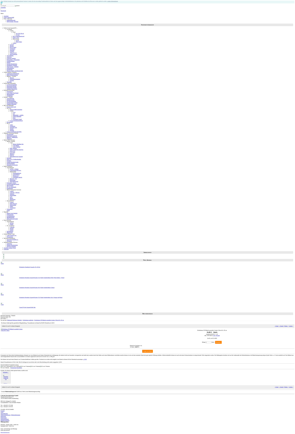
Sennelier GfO (13, 127)
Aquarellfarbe (10, 55)
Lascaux (12, 44)
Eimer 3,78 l (16, 37)
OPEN (14, 43)
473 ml (17, 35)
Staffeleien (9, 243)
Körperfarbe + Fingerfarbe (13, 59)
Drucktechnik (10, 134)
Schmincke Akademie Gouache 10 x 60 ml (29, 267)
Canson (12, 191)
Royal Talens (13, 47)
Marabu (12, 46)
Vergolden (9, 82)
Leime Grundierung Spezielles (14, 131)
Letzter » (291, 326)
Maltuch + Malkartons (12, 137)
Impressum (3, 416)
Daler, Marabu (13, 148)
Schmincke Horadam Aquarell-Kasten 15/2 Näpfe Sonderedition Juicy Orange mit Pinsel (40, 297)
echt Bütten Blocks (17, 177)
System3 (12, 51)
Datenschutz (4, 417)
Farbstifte (9, 158)
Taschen (12, 80)
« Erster (276, 326)
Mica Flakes (19, 41)
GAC (14, 112)
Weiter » (286, 326)
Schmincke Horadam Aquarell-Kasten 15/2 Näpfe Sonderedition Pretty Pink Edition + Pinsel (41, 277)
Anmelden (3, 7)
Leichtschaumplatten (12, 84)
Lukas (11, 124)
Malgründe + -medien (18, 115)
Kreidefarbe (10, 69)
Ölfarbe (8, 62)
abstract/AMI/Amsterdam (16, 109)
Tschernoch (12, 207)
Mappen (12, 77)
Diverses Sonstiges (11, 246)
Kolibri (11, 224)
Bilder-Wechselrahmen (12, 75)
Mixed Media (10, 185)
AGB (2, 412)
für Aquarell (10, 122)
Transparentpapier (9, 210)
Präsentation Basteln (12, 87)
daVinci (12, 223)
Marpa (11, 198)
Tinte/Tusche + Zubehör (12, 66)
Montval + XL (13, 178)
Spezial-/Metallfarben (12, 64)
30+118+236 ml (20, 33)
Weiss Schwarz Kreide (12, 218)
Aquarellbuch (16, 174)
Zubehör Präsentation (12, 89)
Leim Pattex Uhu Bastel (12, 93)
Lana (11, 196)
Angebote (6, 16)
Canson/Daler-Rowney (15, 170)
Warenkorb (3, 10)
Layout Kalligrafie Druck (13, 184)
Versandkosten (4, 413)
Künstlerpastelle (11, 100)
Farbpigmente (10, 214)
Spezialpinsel (10, 231)
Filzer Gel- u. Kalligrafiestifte (14, 159)
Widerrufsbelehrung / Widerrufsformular (10, 415)
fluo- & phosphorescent (18, 36)
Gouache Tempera (11, 58)
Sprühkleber (10, 95)
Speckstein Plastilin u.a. (12, 239)
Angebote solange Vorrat (10, 248)
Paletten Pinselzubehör (12, 245)
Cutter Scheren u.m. (11, 235)
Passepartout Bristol (11, 86)
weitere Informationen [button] (112, 1)
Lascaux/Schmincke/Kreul (16, 120)
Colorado (12, 227)
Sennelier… (6, 372)
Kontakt (3, 410)
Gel (14, 113)
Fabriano (12, 194)
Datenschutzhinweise (5, 432)
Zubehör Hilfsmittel (11, 104)
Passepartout (10, 236)
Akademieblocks (17, 173)
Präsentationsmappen (15, 79)
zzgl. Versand (216, 335)
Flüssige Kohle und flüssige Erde (15, 71)
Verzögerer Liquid (17, 119)
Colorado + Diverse (14, 192)
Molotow (12, 154)
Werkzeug (9, 138)
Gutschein (6, 249)
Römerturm (12, 180)
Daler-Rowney (13, 203)
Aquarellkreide (10, 98)
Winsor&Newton (14, 181)
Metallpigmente (10, 217)
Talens (11, 206)
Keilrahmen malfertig (12, 136)
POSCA (12, 155)
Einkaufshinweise (11, 20)
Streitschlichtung (5, 419)
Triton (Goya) (13, 53)
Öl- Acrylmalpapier (11, 187)
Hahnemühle (13, 195)
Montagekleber (10, 94)
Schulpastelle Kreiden (12, 102)
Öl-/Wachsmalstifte (11, 101)
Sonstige (12, 130)
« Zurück (281, 326)
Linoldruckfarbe (11, 61)
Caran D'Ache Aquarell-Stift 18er (27, 307)
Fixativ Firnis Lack (11, 106)
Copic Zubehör (16, 147)
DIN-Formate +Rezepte (12, 21)
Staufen (12, 129)
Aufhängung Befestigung (13, 73)
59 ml (17, 40)
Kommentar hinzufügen (16, 367)
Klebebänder (10, 91)
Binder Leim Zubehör (12, 213)
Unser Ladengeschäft (9, 17)
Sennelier (12, 50)
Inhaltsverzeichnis (5, 420)
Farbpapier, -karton (11, 183)
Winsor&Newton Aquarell (16, 156)
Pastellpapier (10, 188)
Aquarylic (9, 57)
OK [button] (1, 2)
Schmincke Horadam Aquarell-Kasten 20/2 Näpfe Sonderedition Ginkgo (36, 287)
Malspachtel (10, 232)
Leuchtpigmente (11, 216)
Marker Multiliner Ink (18, 144)
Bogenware (16, 176)
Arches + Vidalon (14, 169)
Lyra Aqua (12, 152)
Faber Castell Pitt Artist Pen (16, 149)
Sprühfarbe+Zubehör (12, 65)
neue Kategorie (13, 54)
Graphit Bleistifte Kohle (12, 162)
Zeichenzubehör (11, 163)
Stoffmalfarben (10, 68)
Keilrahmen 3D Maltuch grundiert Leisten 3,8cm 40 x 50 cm (49, 320)
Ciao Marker (16, 145)
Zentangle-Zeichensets (12, 165)
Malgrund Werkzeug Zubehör (14, 320)
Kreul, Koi (12, 151)
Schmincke (12, 48)
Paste (14, 118)
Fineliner (9, 160)
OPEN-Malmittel (17, 116)
